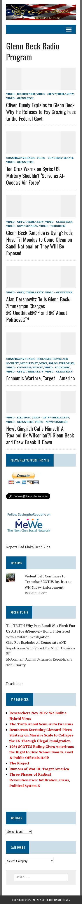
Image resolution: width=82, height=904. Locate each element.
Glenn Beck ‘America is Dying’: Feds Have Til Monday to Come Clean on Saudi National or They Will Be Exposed (39, 243)
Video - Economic (57, 367)
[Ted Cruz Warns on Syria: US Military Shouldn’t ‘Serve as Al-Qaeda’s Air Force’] (41, 150)
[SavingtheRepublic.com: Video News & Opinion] (41, 12)
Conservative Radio (20, 157)
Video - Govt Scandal (22, 225)
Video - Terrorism (52, 225)
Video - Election (18, 417)
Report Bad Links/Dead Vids (28, 546)
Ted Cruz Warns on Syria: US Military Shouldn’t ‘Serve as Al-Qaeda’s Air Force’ (35, 175)
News (43, 363)
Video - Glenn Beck (19, 98)
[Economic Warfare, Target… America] (41, 351)
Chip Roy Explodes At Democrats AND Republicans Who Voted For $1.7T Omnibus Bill (40, 648)
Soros (53, 363)
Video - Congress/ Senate (55, 157)
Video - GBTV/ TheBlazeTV (55, 94)
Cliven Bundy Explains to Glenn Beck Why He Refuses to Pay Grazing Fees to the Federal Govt (41, 111)
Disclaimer (14, 683)
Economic (44, 358)
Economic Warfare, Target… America (40, 378)
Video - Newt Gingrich (51, 421)
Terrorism (66, 363)
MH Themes (64, 900)
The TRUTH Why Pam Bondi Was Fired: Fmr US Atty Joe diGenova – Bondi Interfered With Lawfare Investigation (40, 631)
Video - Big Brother (20, 94)
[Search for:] (41, 876)
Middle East (29, 363)
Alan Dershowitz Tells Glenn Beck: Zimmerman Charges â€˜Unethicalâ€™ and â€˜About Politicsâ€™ (38, 309)
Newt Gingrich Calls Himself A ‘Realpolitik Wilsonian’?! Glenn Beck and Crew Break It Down (40, 435)
